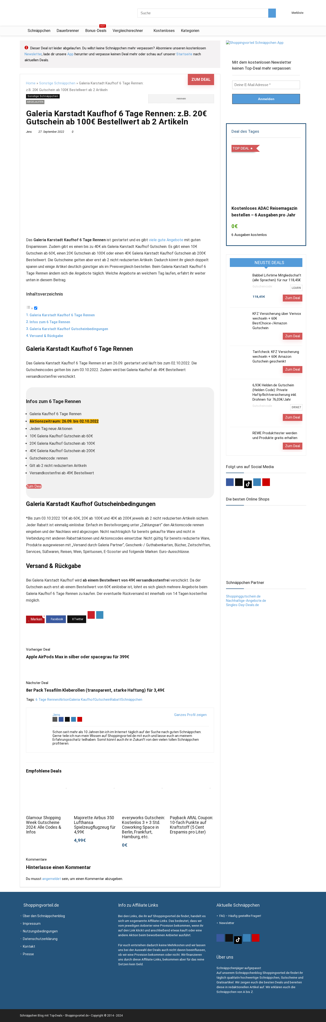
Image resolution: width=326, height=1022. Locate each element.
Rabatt (115, 699)
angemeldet (51, 879)
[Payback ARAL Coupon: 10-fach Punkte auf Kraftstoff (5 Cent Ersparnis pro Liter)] (192, 785)
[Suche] (272, 13)
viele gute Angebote (166, 240)
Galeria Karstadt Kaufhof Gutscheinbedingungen (69, 329)
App (70, 54)
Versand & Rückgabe (46, 336)
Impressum (32, 923)
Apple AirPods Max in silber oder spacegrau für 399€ (77, 656)
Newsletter (33, 54)
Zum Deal (200, 79)
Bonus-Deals (95, 29)
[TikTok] (248, 484)
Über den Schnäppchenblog (44, 916)
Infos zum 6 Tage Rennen (50, 322)
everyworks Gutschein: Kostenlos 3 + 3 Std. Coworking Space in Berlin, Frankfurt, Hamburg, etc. (143, 827)
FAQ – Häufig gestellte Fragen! (240, 916)
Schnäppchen (39, 30)
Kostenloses (164, 30)
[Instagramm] (257, 482)
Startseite (184, 54)
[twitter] (239, 482)
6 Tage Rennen (47, 699)
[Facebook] (230, 482)
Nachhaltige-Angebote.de (246, 600)
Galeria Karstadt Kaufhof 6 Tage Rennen (62, 315)
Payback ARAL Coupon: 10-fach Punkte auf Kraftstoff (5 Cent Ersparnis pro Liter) (191, 824)
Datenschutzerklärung (40, 939)
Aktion (64, 699)
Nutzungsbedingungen (40, 931)
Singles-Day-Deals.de (242, 605)
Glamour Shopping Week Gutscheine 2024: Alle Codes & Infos (43, 824)
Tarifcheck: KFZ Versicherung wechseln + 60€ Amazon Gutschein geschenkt (275, 356)
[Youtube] (266, 482)
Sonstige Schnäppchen (57, 83)
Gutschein (102, 699)
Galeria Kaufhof (81, 699)
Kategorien (190, 30)
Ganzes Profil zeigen (190, 715)
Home (31, 83)
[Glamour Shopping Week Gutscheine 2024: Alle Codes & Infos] (48, 785)
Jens (29, 131)
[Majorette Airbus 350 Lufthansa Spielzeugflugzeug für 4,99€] (96, 785)
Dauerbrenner (68, 30)
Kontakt (29, 946)
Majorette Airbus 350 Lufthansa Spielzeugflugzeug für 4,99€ (95, 824)
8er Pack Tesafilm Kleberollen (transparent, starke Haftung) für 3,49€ (95, 690)
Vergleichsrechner (128, 30)
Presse (28, 954)
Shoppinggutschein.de (243, 596)
